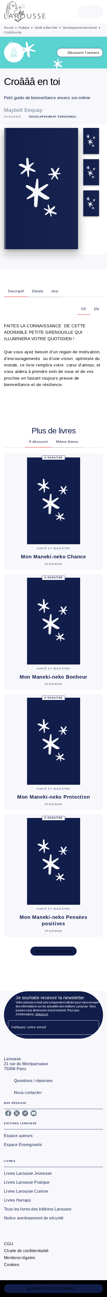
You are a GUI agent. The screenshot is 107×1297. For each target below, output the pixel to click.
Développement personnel (80, 28)
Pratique (23, 28)
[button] (80, 52)
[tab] (16, 291)
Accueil (8, 28)
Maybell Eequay (23, 110)
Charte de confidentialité (26, 1251)
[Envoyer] (93, 1027)
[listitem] (8, 1113)
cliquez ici (41, 1014)
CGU (8, 1244)
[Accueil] (25, 12)
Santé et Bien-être (46, 28)
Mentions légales (19, 1258)
